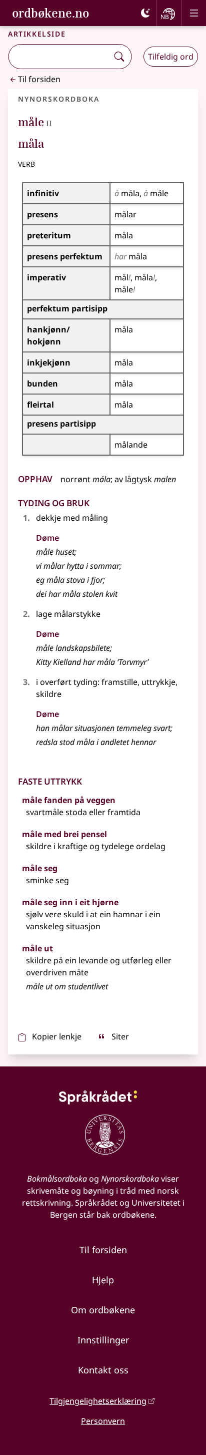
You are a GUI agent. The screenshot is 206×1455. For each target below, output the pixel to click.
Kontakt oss (103, 1370)
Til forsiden (39, 79)
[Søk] (119, 57)
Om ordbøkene (103, 1310)
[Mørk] (145, 13)
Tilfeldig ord (171, 56)
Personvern (103, 1420)
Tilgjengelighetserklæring (98, 1400)
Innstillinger (103, 1340)
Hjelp (103, 1280)
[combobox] (59, 57)
